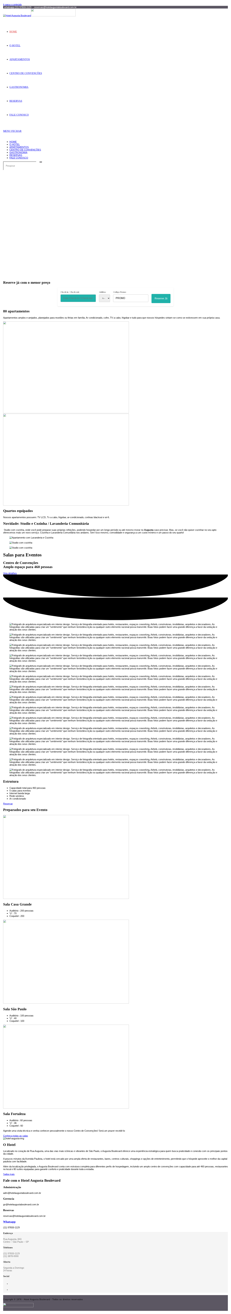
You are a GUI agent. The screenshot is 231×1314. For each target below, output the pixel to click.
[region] (115, 224)
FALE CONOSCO (18, 157)
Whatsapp (9, 1221)
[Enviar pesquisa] (40, 161)
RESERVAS (15, 155)
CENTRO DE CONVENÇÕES (25, 149)
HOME (13, 141)
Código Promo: (119, 292)
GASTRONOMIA (18, 152)
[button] (115, 267)
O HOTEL (14, 144)
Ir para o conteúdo (12, 4)
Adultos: (102, 292)
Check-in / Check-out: (70, 292)
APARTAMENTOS (19, 147)
